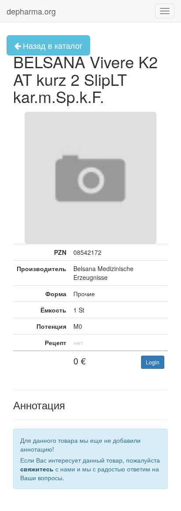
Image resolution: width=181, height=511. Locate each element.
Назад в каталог (52, 45)
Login (152, 362)
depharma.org (31, 11)
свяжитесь (37, 468)
